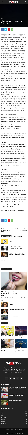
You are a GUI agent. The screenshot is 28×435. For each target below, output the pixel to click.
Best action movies (13, 316)
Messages (3, 347)
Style (16, 333)
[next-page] (4, 260)
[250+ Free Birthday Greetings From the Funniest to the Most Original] (4, 389)
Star (2, 289)
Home (2, 5)
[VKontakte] (17, 378)
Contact (20, 429)
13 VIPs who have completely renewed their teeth (7, 230)
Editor (2, 295)
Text (5, 5)
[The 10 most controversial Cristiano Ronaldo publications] (4, 254)
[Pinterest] (9, 29)
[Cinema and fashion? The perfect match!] (4, 311)
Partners (11, 429)
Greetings (16, 347)
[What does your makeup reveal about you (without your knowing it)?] (14, 281)
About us (16, 429)
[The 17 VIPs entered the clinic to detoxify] (4, 304)
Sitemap (7, 429)
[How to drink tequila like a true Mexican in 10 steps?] (7, 330)
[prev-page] (2, 260)
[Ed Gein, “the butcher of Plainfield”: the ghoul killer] (4, 248)
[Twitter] (5, 29)
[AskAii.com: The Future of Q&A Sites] (4, 241)
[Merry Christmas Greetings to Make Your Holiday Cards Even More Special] (4, 402)
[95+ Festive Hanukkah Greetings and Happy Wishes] (21, 343)
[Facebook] (2, 29)
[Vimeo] (14, 378)
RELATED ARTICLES (6, 236)
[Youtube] (21, 378)
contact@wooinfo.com (17, 375)
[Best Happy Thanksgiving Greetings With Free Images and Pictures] (4, 395)
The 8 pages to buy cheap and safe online (21, 229)
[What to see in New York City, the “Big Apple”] (21, 330)
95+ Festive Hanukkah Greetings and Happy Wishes (19, 350)
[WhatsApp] (12, 29)
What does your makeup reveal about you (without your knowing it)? (12, 292)
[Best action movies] (4, 317)
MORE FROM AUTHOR (17, 236)
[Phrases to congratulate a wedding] (7, 343)
